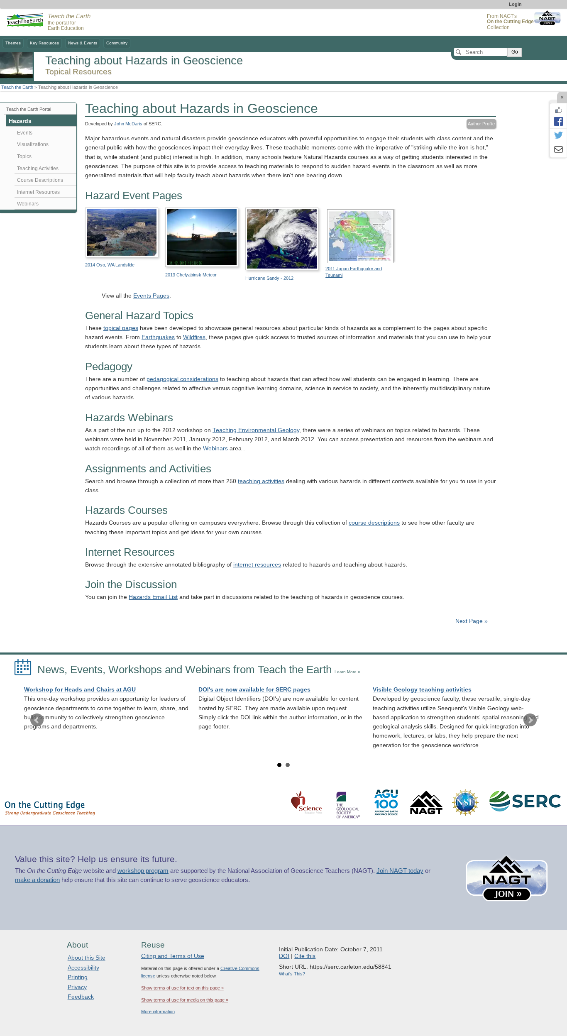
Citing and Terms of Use (172, 956)
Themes (13, 43)
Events (24, 133)
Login (515, 4)
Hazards (20, 121)
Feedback (81, 996)
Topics (24, 156)
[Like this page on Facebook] (558, 110)
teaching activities (261, 481)
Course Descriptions (40, 180)
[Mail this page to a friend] (558, 150)
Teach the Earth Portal (28, 109)
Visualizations (33, 144)
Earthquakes (158, 337)
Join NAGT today (399, 870)
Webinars (215, 448)
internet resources (257, 565)
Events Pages (151, 296)
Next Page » (471, 621)
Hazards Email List (153, 597)
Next (530, 720)
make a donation (37, 880)
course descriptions (374, 523)
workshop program (143, 870)
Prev (37, 720)
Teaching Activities (38, 168)
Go (514, 52)
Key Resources (44, 43)
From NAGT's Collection (510, 21)
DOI (284, 956)
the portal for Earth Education (69, 22)
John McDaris (128, 123)
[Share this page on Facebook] (558, 121)
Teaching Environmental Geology (256, 430)
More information (158, 1011)
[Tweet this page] (558, 136)
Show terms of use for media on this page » (184, 999)
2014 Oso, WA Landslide (109, 264)
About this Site (86, 957)
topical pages (120, 328)
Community (116, 43)
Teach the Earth (17, 87)
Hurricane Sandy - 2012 (269, 278)
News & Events (82, 43)
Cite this (304, 956)
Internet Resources (38, 192)
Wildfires (194, 337)
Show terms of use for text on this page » (182, 987)
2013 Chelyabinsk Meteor (191, 274)
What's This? (292, 973)
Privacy (77, 987)
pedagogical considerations (182, 379)
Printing (78, 977)
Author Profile (481, 123)
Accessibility (83, 967)
